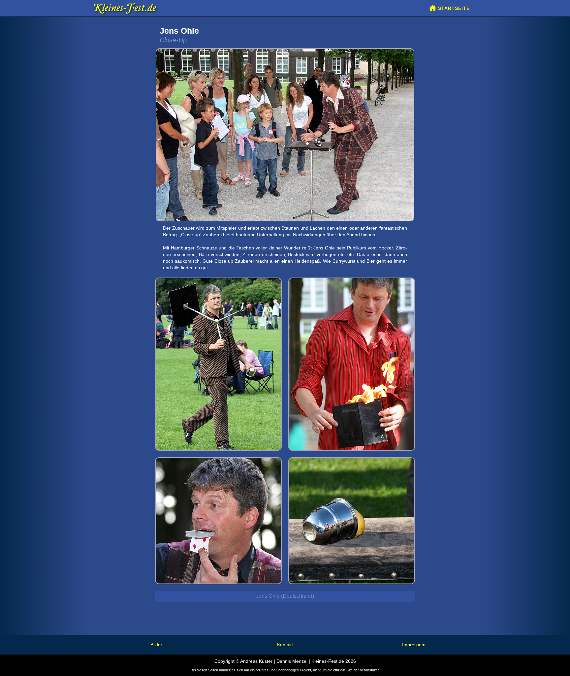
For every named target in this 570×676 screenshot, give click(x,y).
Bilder (156, 644)
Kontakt (285, 644)
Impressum (414, 644)
